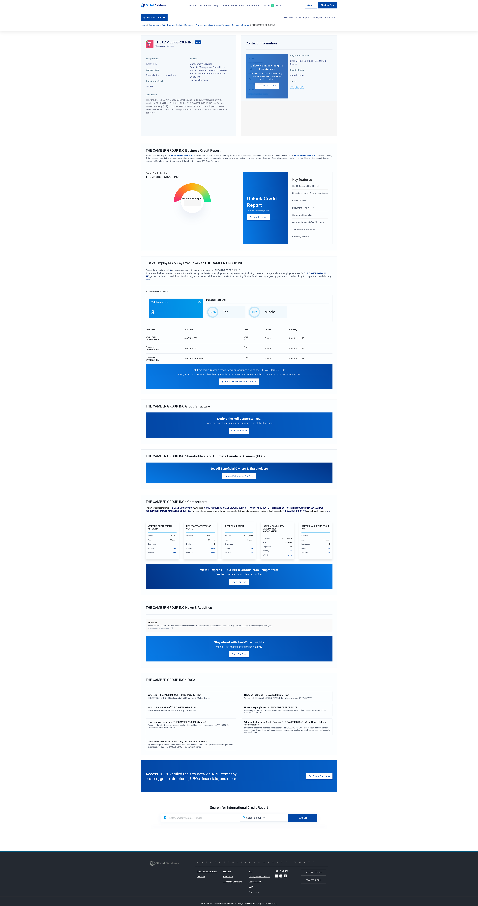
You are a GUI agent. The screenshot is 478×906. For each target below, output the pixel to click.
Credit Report (302, 17)
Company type (152, 70)
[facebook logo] (292, 87)
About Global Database (207, 871)
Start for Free (327, 5)
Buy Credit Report (156, 17)
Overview (288, 17)
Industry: (194, 58)
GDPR (251, 887)
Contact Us (228, 876)
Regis (268, 5)
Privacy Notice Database (259, 876)
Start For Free (239, 582)
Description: (151, 94)
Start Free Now (239, 430)
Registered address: (300, 55)
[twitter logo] (297, 87)
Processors (254, 892)
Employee (317, 17)
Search (302, 817)
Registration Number (156, 81)
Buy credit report (258, 217)
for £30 (192, 203)
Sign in (310, 5)
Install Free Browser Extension (241, 381)
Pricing (279, 5)
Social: (293, 81)
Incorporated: (152, 58)
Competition (331, 17)
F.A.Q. (251, 871)
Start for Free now (266, 85)
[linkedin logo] (302, 87)
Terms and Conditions (232, 881)
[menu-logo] (153, 5)
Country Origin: (297, 70)
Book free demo (314, 872)
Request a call (313, 880)
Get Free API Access (319, 776)
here (148, 279)
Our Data (227, 871)
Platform (192, 5)
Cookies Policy (255, 881)
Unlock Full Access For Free (239, 476)
